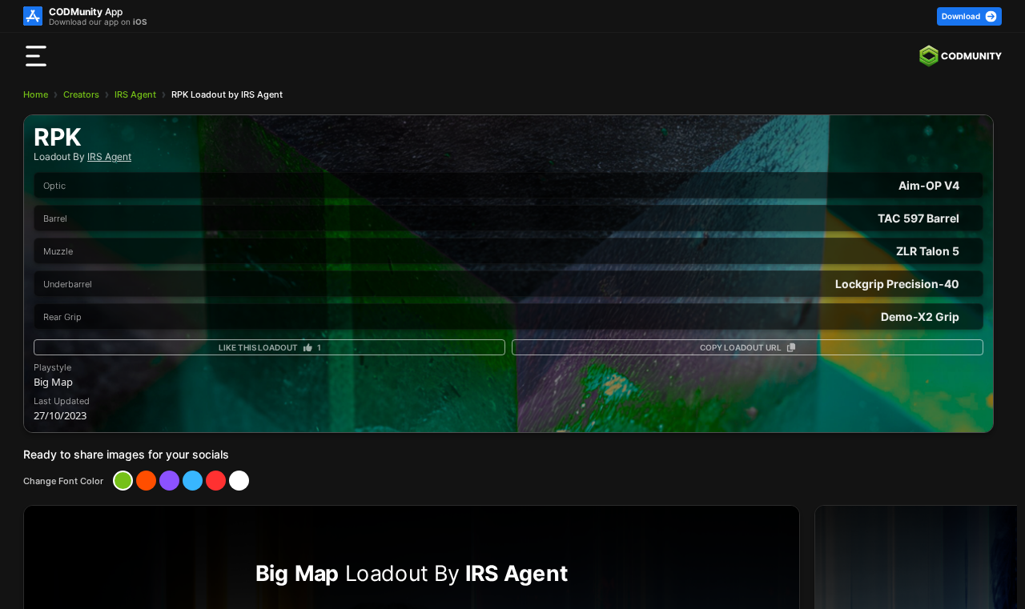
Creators (81, 94)
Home (35, 94)
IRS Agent (135, 94)
